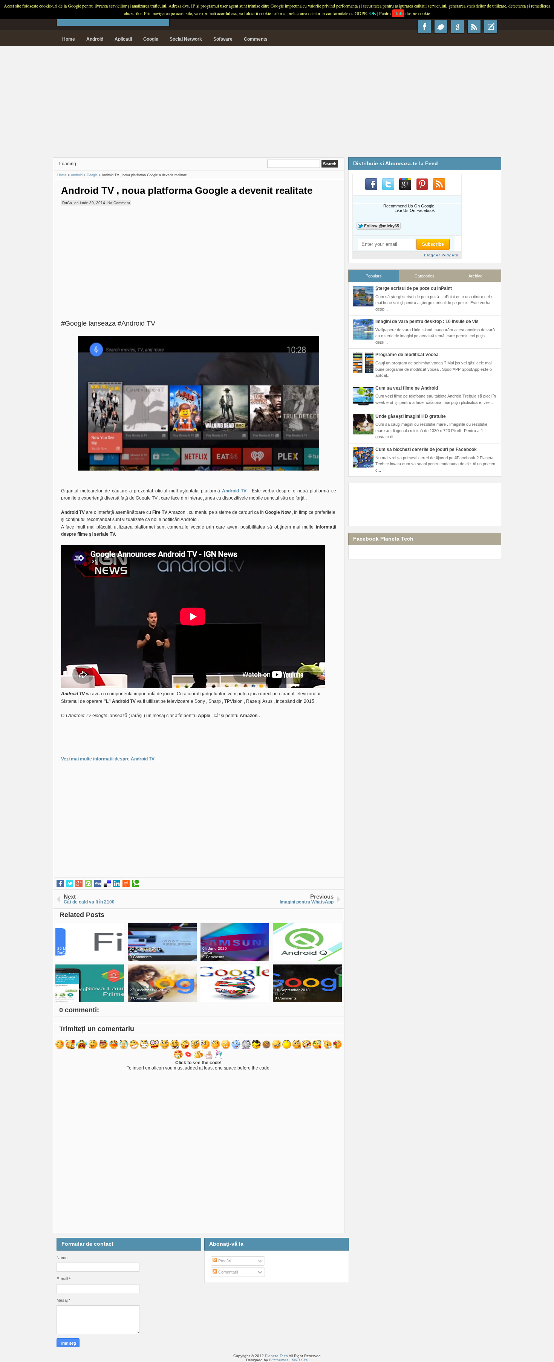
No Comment (118, 203)
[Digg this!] (97, 883)
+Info (398, 13)
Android (94, 39)
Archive (475, 276)
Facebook (424, 27)
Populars (374, 276)
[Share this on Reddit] (126, 883)
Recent (490, 27)
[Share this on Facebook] (60, 883)
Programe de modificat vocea (407, 354)
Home (68, 39)
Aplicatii (123, 39)
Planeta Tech (276, 1356)
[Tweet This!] (69, 883)
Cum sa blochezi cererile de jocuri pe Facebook (426, 449)
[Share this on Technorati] (135, 883)
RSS (474, 27)
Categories (425, 276)
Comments (256, 39)
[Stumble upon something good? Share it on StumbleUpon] (88, 883)
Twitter (441, 27)
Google (150, 39)
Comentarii (227, 1272)
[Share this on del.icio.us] (107, 883)
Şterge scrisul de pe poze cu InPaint (413, 288)
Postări (224, 1260)
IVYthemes (278, 1360)
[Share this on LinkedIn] (116, 883)
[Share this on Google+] (79, 883)
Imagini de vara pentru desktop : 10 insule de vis (427, 321)
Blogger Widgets (441, 255)
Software (223, 39)
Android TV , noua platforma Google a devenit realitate (186, 190)
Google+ (457, 27)
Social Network (186, 39)
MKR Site (300, 1360)
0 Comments (68, 957)
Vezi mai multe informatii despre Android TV (108, 759)
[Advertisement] (277, 104)
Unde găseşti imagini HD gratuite (410, 416)
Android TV (233, 491)
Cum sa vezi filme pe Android (406, 388)
